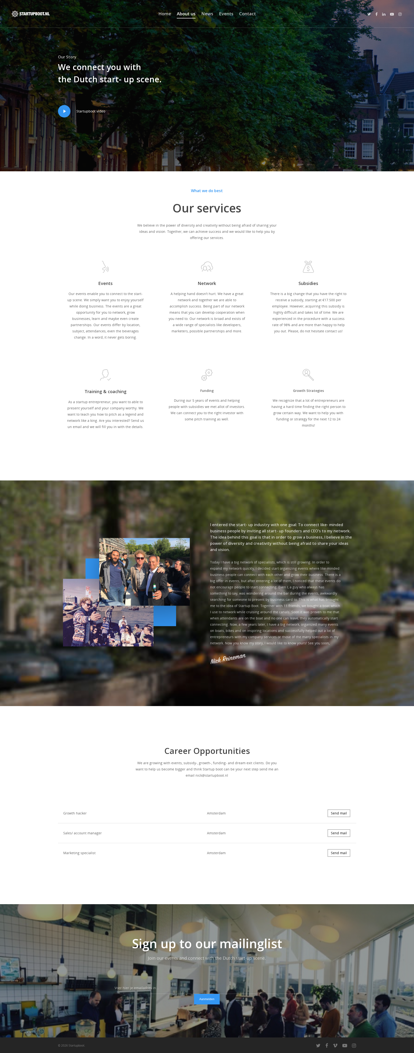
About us (186, 14)
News (207, 14)
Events (226, 14)
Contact (247, 14)
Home (164, 14)
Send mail (339, 813)
